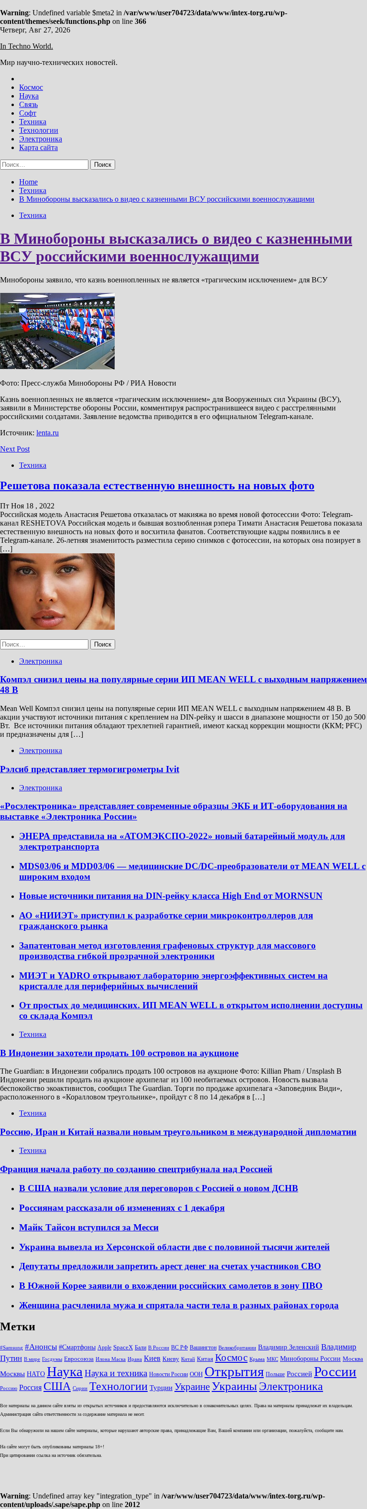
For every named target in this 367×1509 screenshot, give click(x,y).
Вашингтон (203, 1347)
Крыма (257, 1359)
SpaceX (123, 1347)
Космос (31, 87)
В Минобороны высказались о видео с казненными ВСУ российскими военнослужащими (176, 247)
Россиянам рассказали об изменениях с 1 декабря (122, 1208)
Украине (192, 1386)
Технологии (38, 130)
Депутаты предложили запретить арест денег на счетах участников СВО (170, 1266)
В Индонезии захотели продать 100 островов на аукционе (119, 1053)
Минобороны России (310, 1358)
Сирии (80, 1388)
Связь (28, 104)
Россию (8, 1388)
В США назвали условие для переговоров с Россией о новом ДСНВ (158, 1188)
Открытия (234, 1371)
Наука (29, 96)
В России (158, 1347)
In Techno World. (26, 46)
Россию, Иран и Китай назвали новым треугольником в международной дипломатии (178, 1132)
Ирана (135, 1359)
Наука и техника (116, 1373)
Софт (27, 113)
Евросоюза (79, 1358)
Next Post (15, 449)
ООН (196, 1374)
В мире (32, 1359)
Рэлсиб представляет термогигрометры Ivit (89, 769)
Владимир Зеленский (288, 1347)
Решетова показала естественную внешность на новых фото (157, 485)
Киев (152, 1358)
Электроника (40, 139)
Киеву (170, 1358)
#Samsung (11, 1347)
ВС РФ (179, 1347)
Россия (30, 1387)
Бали (140, 1347)
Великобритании (237, 1347)
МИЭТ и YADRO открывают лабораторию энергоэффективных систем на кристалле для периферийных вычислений (173, 980)
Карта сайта (38, 147)
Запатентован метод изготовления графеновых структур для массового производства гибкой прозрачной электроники (167, 950)
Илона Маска (111, 1359)
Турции (161, 1387)
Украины (234, 1386)
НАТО (36, 1374)
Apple (104, 1347)
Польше (275, 1374)
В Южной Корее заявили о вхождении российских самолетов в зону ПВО (171, 1286)
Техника (32, 122)
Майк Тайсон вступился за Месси (89, 1227)
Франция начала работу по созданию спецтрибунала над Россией (136, 1169)
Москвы (12, 1374)
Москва (353, 1358)
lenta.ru (47, 433)
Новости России (168, 1374)
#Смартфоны (77, 1347)
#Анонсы (41, 1346)
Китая (205, 1358)
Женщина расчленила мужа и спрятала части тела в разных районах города (179, 1305)
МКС (272, 1359)
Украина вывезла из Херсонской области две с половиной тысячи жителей (174, 1247)
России (335, 1371)
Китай (188, 1359)
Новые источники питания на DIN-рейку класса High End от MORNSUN (171, 896)
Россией (299, 1374)
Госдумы (52, 1359)
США (57, 1386)
